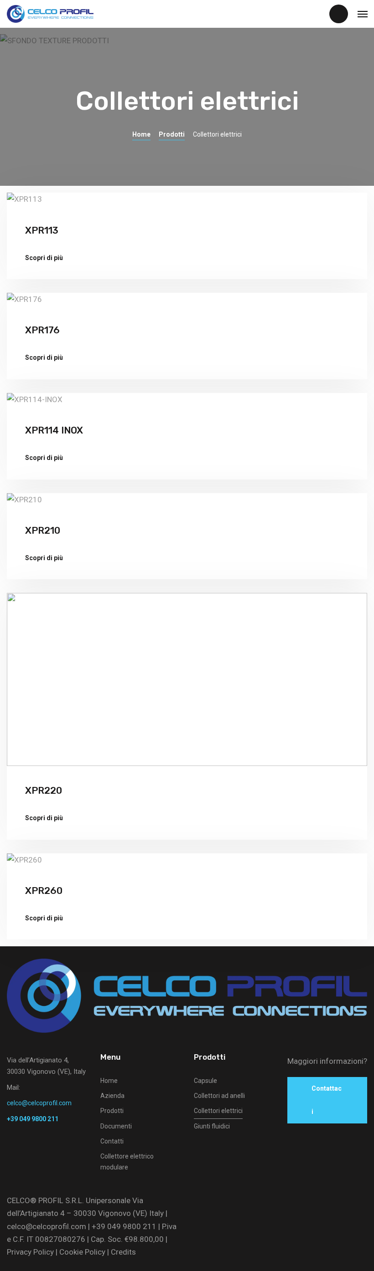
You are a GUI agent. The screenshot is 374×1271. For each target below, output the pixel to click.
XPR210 (42, 530)
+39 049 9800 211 (124, 1226)
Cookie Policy (82, 1251)
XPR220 (43, 790)
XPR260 (43, 890)
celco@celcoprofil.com (46, 1226)
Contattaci (327, 1100)
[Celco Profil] (50, 14)
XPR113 (41, 230)
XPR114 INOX (54, 430)
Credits (123, 1251)
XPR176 (42, 330)
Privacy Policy (30, 1251)
